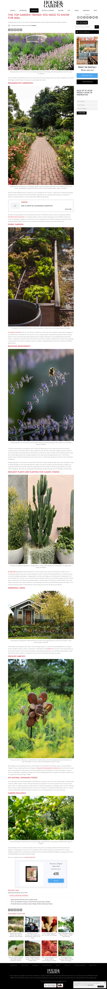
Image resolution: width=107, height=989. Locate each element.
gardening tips (17, 892)
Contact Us (67, 965)
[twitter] (12, 30)
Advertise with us (46, 965)
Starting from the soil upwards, (16, 217)
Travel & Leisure (48, 10)
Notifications (24, 965)
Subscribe (56, 881)
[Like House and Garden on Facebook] (81, 17)
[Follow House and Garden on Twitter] (90, 17)
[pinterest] (15, 30)
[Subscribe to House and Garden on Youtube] (93, 17)
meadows (49, 649)
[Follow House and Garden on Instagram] (84, 17)
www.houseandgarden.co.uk (59, 981)
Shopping (86, 10)
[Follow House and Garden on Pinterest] (87, 17)
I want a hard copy (87, 81)
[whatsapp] (18, 30)
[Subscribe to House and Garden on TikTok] (96, 17)
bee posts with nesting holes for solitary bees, (48, 768)
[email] (21, 30)
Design (12, 10)
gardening (11, 892)
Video (76, 10)
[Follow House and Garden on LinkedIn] (78, 17)
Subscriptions (13, 965)
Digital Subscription (87, 75)
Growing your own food (14, 332)
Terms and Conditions (79, 965)
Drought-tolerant (12, 571)
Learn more (91, 985)
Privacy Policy (93, 965)
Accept (100, 986)
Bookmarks (35, 965)
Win (95, 10)
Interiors (23, 10)
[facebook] (9, 30)
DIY (69, 10)
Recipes (61, 10)
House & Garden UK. (30, 857)
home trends (24, 892)
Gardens (34, 10)
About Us (58, 965)
